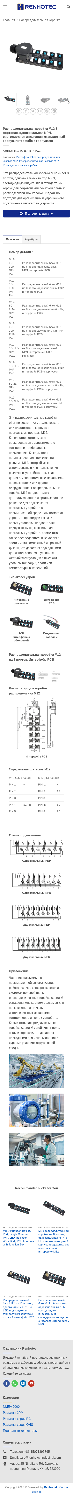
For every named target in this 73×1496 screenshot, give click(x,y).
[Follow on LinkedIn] (23, 1383)
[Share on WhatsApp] (19, 111)
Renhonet (50, 1487)
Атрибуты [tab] (31, 239)
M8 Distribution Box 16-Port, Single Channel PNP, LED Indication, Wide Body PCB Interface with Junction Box (18, 1237)
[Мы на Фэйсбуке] (6, 1383)
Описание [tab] (12, 239)
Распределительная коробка (39, 20)
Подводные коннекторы (20, 1430)
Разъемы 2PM (13, 1412)
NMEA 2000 (11, 1406)
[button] (5, 7)
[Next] (63, 56)
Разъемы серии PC (17, 1418)
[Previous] (9, 56)
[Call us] (14, 1383)
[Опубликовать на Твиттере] (33, 111)
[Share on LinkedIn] (54, 111)
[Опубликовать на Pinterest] (47, 111)
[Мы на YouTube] (31, 1383)
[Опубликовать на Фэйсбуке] (26, 111)
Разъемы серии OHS (18, 1424)
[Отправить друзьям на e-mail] (40, 111)
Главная (9, 20)
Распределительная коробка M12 (39, 161)
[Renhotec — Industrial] (36, 7)
